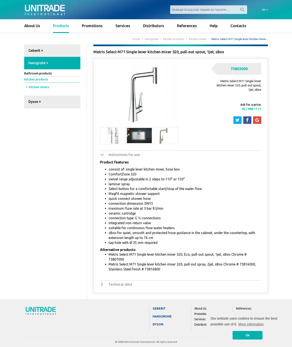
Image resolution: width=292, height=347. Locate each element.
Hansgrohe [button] (37, 63)
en (264, 9)
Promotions (92, 26)
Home (136, 38)
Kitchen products (173, 38)
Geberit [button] (34, 50)
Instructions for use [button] (124, 155)
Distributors (153, 26)
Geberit (159, 308)
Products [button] (61, 26)
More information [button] (251, 324)
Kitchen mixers (198, 38)
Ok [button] (248, 335)
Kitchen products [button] (36, 79)
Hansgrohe (151, 38)
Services (122, 26)
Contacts (238, 26)
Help (214, 26)
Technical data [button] (120, 284)
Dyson (158, 324)
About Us (32, 26)
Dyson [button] (33, 102)
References (187, 26)
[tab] (52, 50)
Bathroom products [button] (38, 73)
